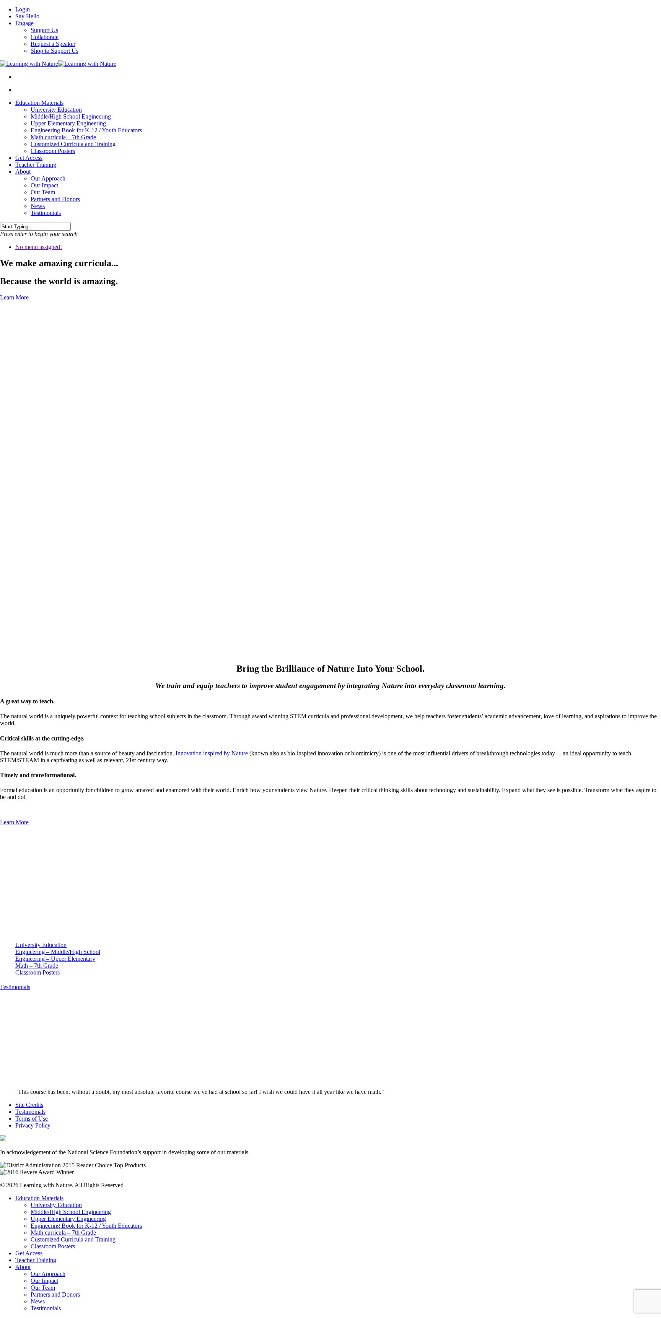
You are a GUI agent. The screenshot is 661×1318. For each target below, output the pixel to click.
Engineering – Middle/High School (57, 952)
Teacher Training (35, 164)
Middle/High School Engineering (71, 116)
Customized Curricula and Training (73, 144)
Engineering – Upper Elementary (55, 958)
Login (22, 9)
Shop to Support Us (54, 50)
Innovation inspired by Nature (212, 753)
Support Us (44, 30)
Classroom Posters (53, 151)
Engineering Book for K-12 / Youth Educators (86, 130)
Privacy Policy (32, 1125)
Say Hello (27, 16)
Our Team (43, 192)
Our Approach (48, 178)
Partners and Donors (55, 199)
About (23, 171)
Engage (24, 23)
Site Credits (29, 1105)
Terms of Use (31, 1118)
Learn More (14, 297)
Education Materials (39, 102)
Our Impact (44, 185)
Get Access (28, 158)
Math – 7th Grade (36, 965)
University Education (56, 109)
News (38, 206)
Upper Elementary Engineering (68, 123)
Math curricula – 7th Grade (63, 137)
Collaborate (45, 37)
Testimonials (46, 213)
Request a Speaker (53, 44)
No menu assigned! (38, 247)
